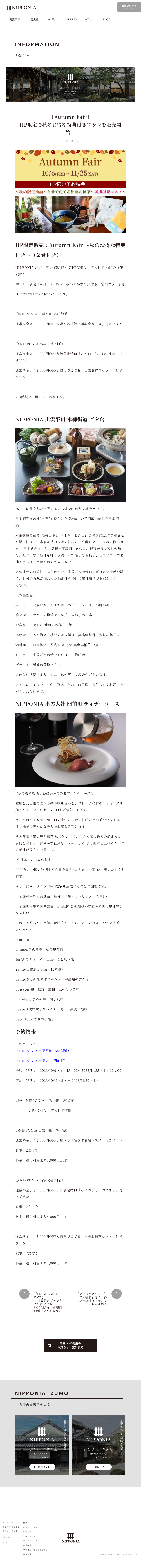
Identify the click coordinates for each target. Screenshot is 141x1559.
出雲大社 (33, 19)
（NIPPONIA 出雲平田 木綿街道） (43, 1050)
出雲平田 (14, 19)
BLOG (106, 19)
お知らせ (27, 1531)
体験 (25, 1522)
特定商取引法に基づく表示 (35, 1549)
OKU (88, 19)
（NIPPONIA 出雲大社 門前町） (41, 1060)
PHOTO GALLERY (32, 1527)
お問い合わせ (29, 1536)
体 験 (51, 19)
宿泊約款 (27, 1545)
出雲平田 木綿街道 (11, 1527)
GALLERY (70, 19)
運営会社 (27, 1554)
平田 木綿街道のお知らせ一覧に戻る (70, 1345)
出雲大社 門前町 (10, 1531)
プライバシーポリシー (33, 1540)
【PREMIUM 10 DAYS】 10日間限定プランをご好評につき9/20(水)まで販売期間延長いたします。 (48, 1302)
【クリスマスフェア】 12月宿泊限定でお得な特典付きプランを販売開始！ (91, 1299)
